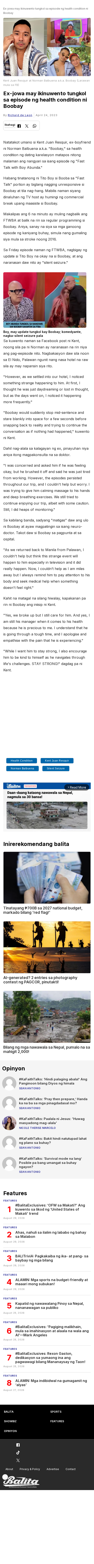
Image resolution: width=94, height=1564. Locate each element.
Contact (71, 1469)
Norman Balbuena (22, 768)
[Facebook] (19, 126)
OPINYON (10, 1431)
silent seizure (56, 768)
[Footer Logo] (20, 1481)
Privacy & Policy (30, 1469)
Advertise (53, 1469)
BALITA (9, 1411)
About (9, 1469)
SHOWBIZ (10, 1421)
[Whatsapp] (34, 126)
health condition (22, 760)
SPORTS (55, 1411)
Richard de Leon (20, 115)
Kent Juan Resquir (57, 760)
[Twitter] (26, 126)
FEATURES (57, 1421)
